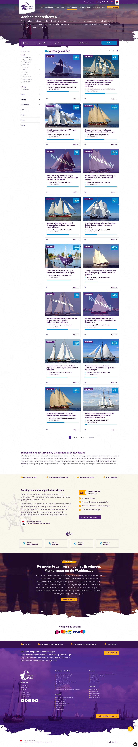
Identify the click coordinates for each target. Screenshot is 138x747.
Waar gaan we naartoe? (85, 7)
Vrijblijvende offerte (94, 689)
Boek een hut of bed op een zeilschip (64, 697)
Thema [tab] (23, 120)
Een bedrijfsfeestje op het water (63, 683)
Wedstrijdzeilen (59, 707)
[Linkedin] (29, 700)
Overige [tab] (23, 125)
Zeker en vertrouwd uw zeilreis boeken (38, 523)
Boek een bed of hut (53, 89)
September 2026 (31, 60)
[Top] (130, 728)
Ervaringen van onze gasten (89, 517)
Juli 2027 (31, 74)
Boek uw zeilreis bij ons (106, 716)
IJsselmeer (99, 461)
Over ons (57, 7)
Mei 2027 (31, 69)
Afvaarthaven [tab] (25, 104)
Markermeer (108, 461)
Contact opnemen (94, 691)
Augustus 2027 (31, 77)
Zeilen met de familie (61, 701)
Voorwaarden (48, 742)
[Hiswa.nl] (23, 522)
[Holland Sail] (35, 675)
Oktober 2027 (31, 82)
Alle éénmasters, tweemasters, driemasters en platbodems (103, 674)
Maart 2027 (31, 65)
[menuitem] (42, 7)
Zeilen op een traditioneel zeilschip (64, 674)
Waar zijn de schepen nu (95, 681)
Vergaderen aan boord (61, 685)
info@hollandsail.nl (26, 696)
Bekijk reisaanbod (113, 7)
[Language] (111, 2)
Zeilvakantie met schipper (62, 679)
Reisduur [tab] (23, 99)
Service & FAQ (96, 7)
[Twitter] (26, 700)
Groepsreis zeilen (60, 709)
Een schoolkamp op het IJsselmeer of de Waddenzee (68, 689)
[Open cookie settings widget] (135, 744)
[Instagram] (33, 700)
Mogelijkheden (49, 7)
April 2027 (31, 67)
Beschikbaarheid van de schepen (97, 676)
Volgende (90, 437)
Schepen (63, 7)
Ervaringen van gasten (95, 697)
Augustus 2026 (31, 57)
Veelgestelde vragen (95, 693)
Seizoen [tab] (23, 94)
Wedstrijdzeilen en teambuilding (63, 687)
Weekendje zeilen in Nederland (63, 678)
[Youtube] (36, 700)
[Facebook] (22, 700)
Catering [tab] (23, 87)
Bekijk (74, 99)
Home (42, 7)
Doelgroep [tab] (24, 115)
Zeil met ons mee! (68, 599)
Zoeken (109, 43)
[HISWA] (117, 2)
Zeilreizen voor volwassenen (62, 703)
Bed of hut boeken (72, 7)
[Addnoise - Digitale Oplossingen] (113, 742)
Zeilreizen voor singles (61, 705)
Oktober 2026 (31, 62)
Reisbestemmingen (94, 695)
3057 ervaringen (92, 494)
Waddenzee (24, 464)
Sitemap (31, 742)
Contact (103, 7)
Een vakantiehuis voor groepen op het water (66, 681)
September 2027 (31, 79)
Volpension (31, 89)
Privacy (42, 742)
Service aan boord (94, 678)
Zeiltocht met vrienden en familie (63, 676)
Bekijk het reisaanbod (61, 699)
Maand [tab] (23, 55)
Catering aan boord (94, 679)
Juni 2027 (31, 72)
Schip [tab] (22, 110)
